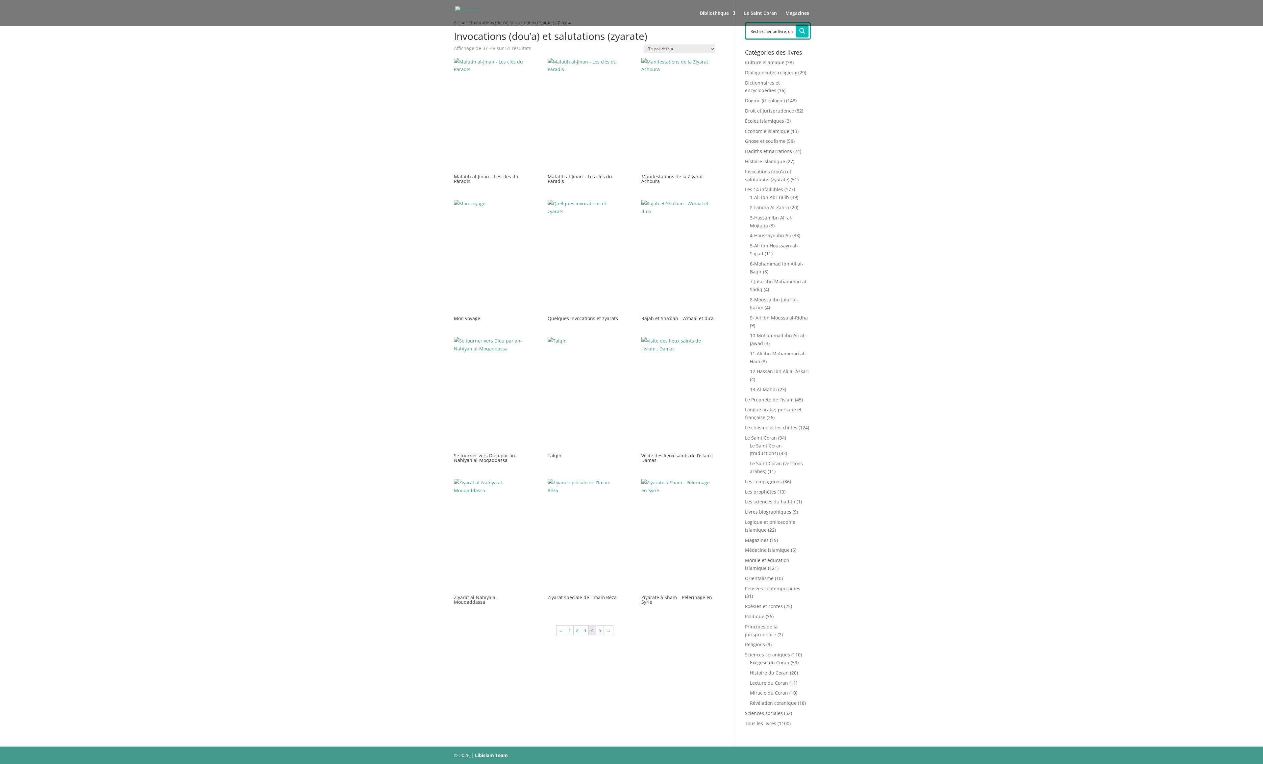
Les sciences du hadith (770, 501)
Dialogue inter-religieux (771, 72)
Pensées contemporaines (772, 588)
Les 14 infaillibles (764, 189)
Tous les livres (760, 723)
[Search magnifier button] (802, 31)
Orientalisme (759, 578)
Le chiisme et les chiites (771, 427)
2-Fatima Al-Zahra (769, 207)
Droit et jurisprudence (769, 111)
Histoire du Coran (769, 673)
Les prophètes (760, 492)
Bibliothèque (714, 13)
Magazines (797, 13)
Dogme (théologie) (765, 100)
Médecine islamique (767, 550)
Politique (754, 616)
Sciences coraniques (767, 654)
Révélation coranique (773, 703)
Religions (755, 644)
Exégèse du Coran (769, 662)
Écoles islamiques (764, 121)
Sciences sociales (764, 713)
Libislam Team (491, 755)
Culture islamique (764, 62)
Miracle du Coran (769, 693)
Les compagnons (763, 481)
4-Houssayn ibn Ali (770, 235)
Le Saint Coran (760, 13)
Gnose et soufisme (765, 141)
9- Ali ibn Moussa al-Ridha (779, 318)
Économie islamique (767, 131)
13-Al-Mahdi (763, 389)
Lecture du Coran (769, 683)
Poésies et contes (764, 606)
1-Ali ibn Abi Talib (769, 197)
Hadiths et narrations (768, 151)
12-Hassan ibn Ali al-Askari (779, 371)
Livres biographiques (768, 512)
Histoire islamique (765, 161)
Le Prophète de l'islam (769, 399)
